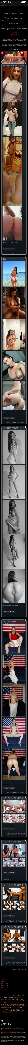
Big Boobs (5, 999)
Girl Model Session (10, 428)
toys (7, 1011)
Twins (8, 879)
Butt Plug (19, 876)
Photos (8, 253)
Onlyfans (11, 1005)
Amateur (11, 996)
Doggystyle (15, 1002)
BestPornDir (10, 1028)
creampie (11, 1001)
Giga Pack (3, 979)
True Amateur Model (20, 253)
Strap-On (16, 921)
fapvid (23, 1029)
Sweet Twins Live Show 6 (13, 885)
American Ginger (9, 621)
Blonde (8, 999)
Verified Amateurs (7, 1012)
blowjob (12, 999)
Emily (5, 258)
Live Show (11, 834)
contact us (5, 1041)
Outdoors (6, 1007)
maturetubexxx (21, 1032)
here (5, 25)
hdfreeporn (3, 1029)
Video (8, 833)
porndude (15, 1029)
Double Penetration (21, 1002)
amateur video (15, 833)
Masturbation (4, 1005)
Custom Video (20, 833)
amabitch (19, 1029)
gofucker (14, 1028)
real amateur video (20, 834)
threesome (3, 1011)
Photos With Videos (5, 987)
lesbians (23, 1004)
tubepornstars (8, 1029)
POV (9, 1007)
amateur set (15, 253)
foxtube (11, 1032)
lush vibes (15, 834)
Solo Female (11, 1009)
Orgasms (3, 1007)
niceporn (12, 1029)
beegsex (6, 1028)
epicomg (17, 1032)
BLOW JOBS (17, 999)
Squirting (17, 1009)
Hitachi (13, 1004)
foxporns (2, 1028)
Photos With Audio (5, 983)
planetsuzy (7, 1032)
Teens (21, 1009)
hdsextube (3, 1032)
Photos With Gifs (4, 985)
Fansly (6, 1004)
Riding (7, 1009)
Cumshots (15, 1001)
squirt (15, 1009)
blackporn (3, 1033)
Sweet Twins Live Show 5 (13, 927)
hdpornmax (21, 1028)
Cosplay (4, 1001)
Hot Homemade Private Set (13, 65)
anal (15, 997)
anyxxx (18, 1028)
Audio (2, 977)
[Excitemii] (6, 2)
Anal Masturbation (20, 997)
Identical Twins (7, 834)
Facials (2, 1004)
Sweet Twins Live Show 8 (13, 798)
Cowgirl (7, 1001)
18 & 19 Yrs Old (4, 996)
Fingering (10, 1004)
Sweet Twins (5, 879)
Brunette (21, 999)
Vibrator (11, 1012)
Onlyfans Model (20, 1005)
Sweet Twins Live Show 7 (12, 841)
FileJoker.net (19, 17)
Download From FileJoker (9, 248)
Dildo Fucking (10, 1002)
